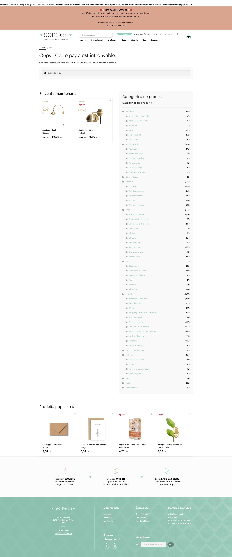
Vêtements (133, 289)
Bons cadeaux (124, 34)
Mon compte (169, 34)
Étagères (132, 364)
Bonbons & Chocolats (138, 121)
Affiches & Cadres (136, 215)
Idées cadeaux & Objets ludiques (143, 332)
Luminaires (133, 229)
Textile (131, 280)
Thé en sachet (135, 135)
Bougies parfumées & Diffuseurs (142, 313)
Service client (109, 521)
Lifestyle (134, 40)
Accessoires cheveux (138, 299)
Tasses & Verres (135, 168)
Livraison (107, 514)
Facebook (106, 546)
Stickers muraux (136, 252)
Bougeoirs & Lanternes (139, 219)
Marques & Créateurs (141, 34)
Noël (128, 383)
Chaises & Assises (136, 360)
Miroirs (132, 233)
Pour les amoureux (137, 191)
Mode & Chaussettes (138, 336)
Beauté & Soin (135, 303)
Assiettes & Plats (136, 154)
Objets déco (134, 238)
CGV (106, 525)
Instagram (114, 546)
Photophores (134, 243)
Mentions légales (143, 521)
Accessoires (134, 149)
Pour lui (132, 200)
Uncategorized (132, 388)
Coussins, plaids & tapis (139, 224)
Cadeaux (154, 40)
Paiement (108, 517)
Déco (124, 40)
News (128, 378)
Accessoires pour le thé (139, 116)
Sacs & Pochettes (136, 346)
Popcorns (133, 126)
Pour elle (132, 186)
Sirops (131, 130)
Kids (144, 40)
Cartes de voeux (136, 322)
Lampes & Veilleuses (137, 275)
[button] (73, 101)
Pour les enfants (136, 196)
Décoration (134, 266)
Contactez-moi (157, 34)
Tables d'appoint (136, 374)
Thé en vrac (134, 140)
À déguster (112, 40)
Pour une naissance (137, 205)
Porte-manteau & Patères (140, 369)
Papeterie (133, 341)
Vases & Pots (134, 257)
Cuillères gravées (136, 158)
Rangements (134, 163)
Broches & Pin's (135, 317)
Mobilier (83, 40)
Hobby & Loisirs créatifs (139, 327)
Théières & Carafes (137, 172)
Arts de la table (97, 40)
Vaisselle (132, 285)
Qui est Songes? (143, 514)
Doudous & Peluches (138, 271)
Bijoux (131, 308)
